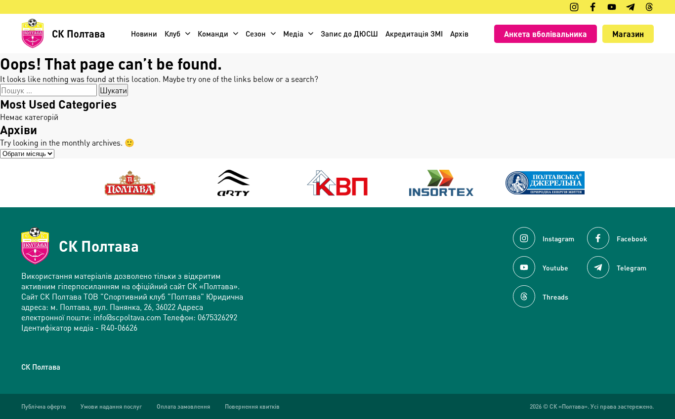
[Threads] (649, 6)
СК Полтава (99, 245)
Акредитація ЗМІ (414, 33)
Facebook (632, 238)
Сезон (256, 33)
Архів (459, 33)
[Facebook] (593, 6)
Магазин (628, 34)
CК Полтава (40, 367)
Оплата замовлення (183, 406)
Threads (555, 296)
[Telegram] (630, 6)
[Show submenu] (187, 33)
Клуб (172, 33)
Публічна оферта (43, 406)
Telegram (631, 267)
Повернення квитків (252, 406)
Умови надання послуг (111, 406)
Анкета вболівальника (545, 34)
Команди (213, 33)
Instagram (558, 238)
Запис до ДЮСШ (349, 33)
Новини (144, 33)
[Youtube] (611, 6)
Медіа (293, 33)
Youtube (555, 267)
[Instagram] (574, 6)
